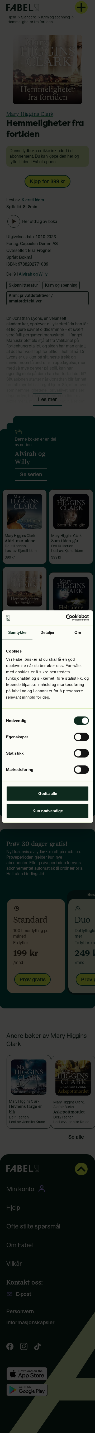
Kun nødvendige (47, 810)
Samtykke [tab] (17, 632)
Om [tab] (77, 632)
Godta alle (47, 793)
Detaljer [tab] (47, 632)
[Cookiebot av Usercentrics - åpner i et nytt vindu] (67, 617)
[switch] (81, 737)
